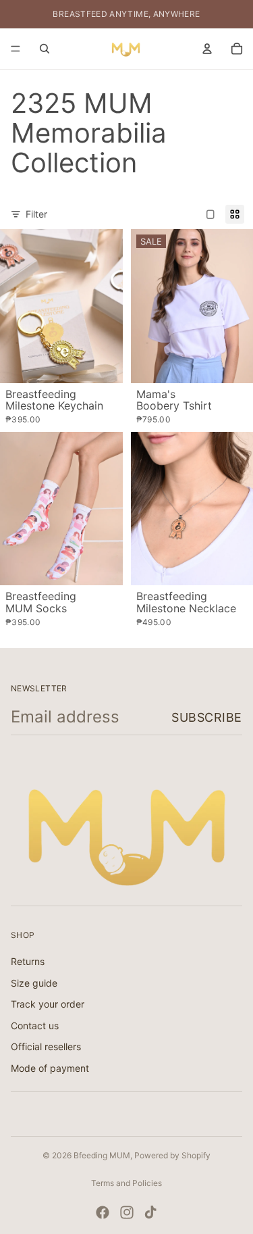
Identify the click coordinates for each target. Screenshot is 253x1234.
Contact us (35, 1025)
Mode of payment (50, 1068)
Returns (28, 961)
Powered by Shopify (172, 1155)
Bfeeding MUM (102, 1155)
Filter (36, 214)
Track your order (47, 1004)
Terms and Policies (126, 1183)
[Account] (207, 49)
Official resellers (46, 1046)
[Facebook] (102, 1212)
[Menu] (15, 48)
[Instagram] (127, 1212)
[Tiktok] (150, 1212)
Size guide (34, 982)
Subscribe (206, 717)
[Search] (44, 49)
